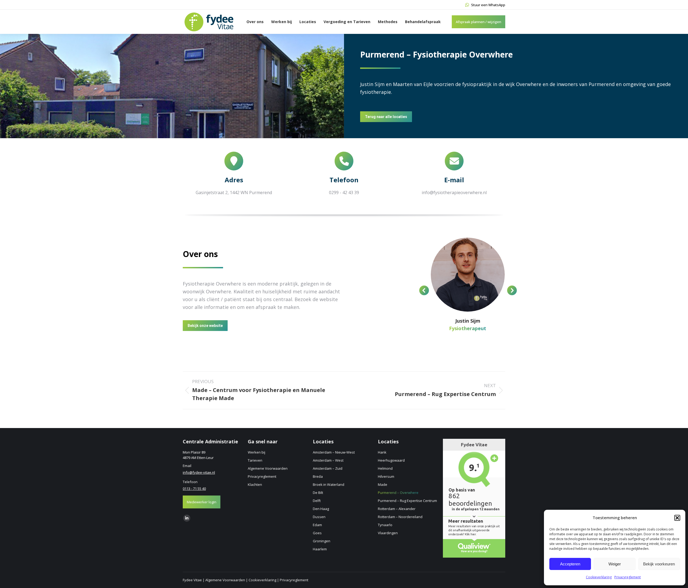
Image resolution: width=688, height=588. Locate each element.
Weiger (614, 564)
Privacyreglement (627, 577)
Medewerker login (201, 502)
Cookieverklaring (599, 577)
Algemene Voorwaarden (225, 580)
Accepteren (570, 564)
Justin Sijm (467, 321)
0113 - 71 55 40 (194, 488)
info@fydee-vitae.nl (199, 472)
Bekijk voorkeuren (659, 564)
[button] (677, 518)
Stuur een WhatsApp (488, 4)
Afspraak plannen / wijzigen (478, 21)
